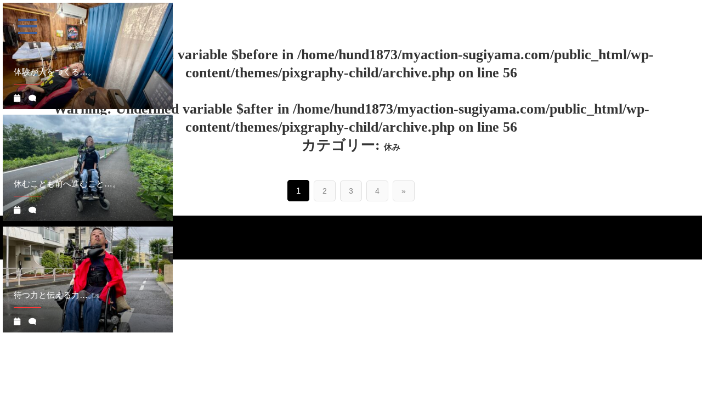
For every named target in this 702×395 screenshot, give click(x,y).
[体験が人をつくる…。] (88, 56)
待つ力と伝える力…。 (55, 295)
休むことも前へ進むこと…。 (67, 183)
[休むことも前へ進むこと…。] (88, 168)
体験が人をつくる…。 (55, 71)
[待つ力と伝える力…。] (88, 280)
